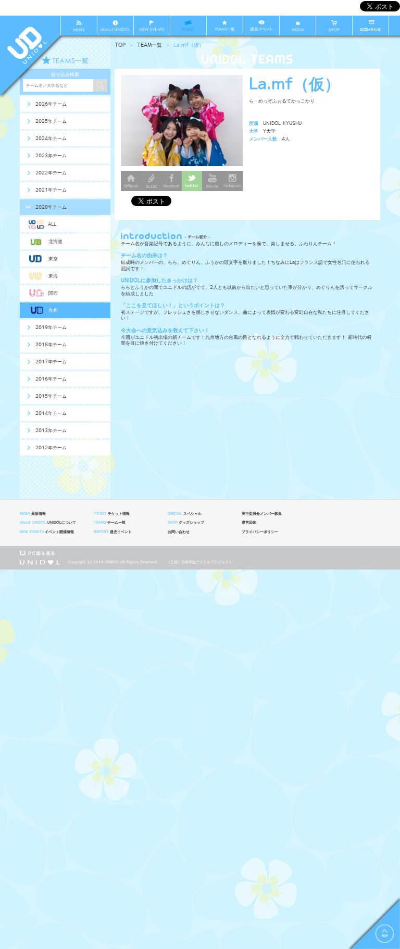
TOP (120, 45)
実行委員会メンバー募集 (262, 514)
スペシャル (185, 514)
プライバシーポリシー (260, 532)
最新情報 (33, 514)
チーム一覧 (110, 523)
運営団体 (249, 523)
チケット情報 (112, 514)
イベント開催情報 (47, 532)
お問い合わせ (179, 532)
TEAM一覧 (149, 45)
